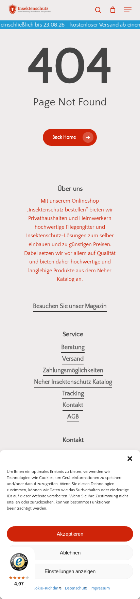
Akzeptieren (70, 534)
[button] (128, 9)
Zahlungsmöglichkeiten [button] (73, 370)
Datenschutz (76, 588)
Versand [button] (73, 359)
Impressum (100, 588)
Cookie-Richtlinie (46, 588)
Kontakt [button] (73, 405)
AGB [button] (73, 416)
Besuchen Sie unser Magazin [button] (70, 306)
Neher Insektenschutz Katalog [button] (73, 382)
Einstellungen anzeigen (70, 571)
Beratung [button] (73, 347)
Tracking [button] (73, 393)
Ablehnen (70, 552)
